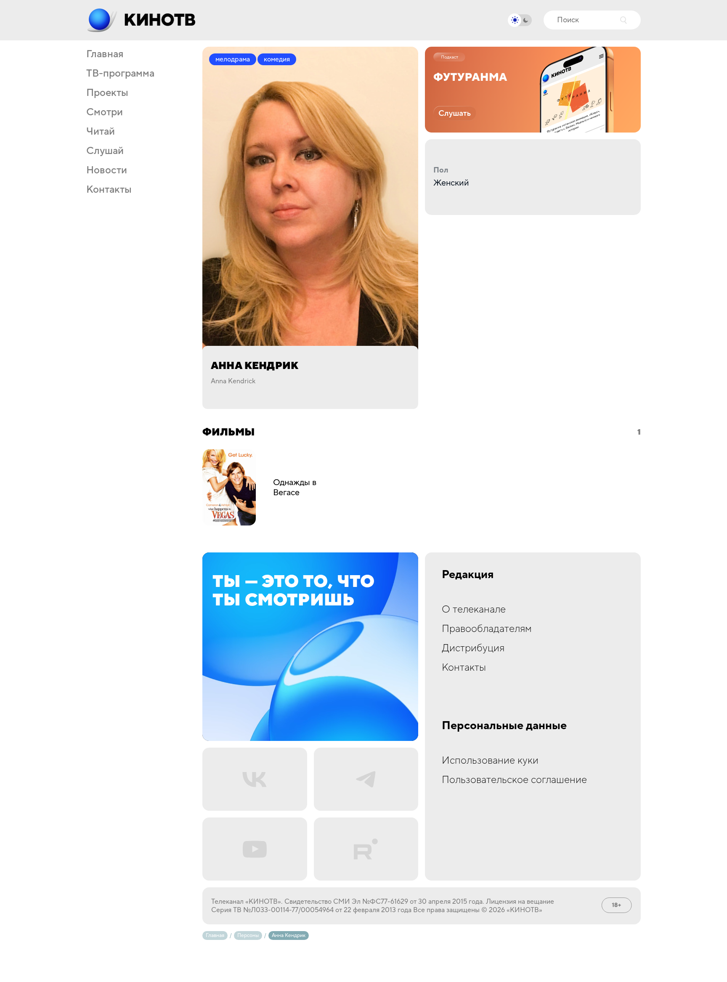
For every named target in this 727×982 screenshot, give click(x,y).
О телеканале (474, 609)
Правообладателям (487, 629)
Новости (106, 170)
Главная (104, 54)
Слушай (105, 151)
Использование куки (490, 760)
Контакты (109, 189)
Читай (100, 131)
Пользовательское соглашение (514, 780)
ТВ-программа (120, 73)
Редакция (468, 574)
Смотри (104, 112)
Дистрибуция (473, 648)
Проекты (107, 93)
